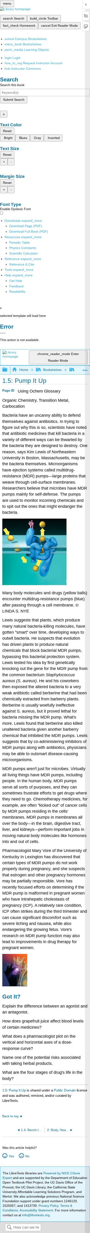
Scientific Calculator (23, 253)
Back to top (10, 1116)
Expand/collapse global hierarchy (7, 370)
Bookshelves (52, 370)
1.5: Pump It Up (14, 1090)
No (27, 1156)
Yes (11, 1156)
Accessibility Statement (36, 1210)
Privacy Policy (48, 1205)
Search (9, 1227)
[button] (16, 286)
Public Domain (65, 1090)
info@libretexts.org (35, 1215)
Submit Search (13, 99)
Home (23, 370)
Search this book (12, 85)
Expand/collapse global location (85, 368)
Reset (7, 131)
